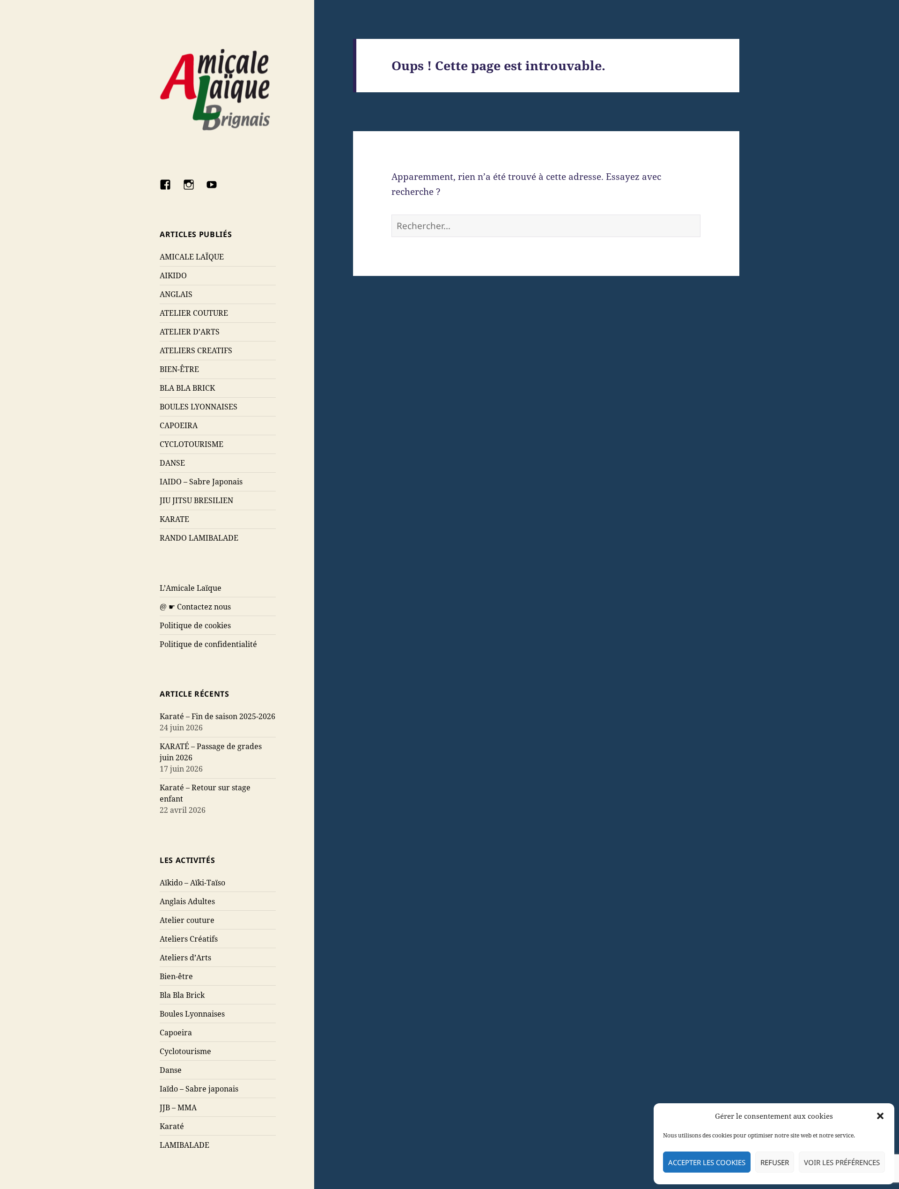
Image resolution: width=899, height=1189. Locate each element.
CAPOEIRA (179, 425)
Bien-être (176, 976)
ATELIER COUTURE (194, 313)
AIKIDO (173, 275)
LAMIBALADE (184, 1145)
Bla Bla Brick (182, 995)
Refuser (774, 1162)
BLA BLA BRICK (187, 388)
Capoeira (176, 1032)
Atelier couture (187, 920)
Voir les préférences (842, 1162)
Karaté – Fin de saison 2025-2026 (217, 716)
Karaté (172, 1126)
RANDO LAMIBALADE (199, 538)
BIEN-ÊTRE (179, 369)
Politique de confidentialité (208, 644)
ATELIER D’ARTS (190, 332)
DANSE (172, 463)
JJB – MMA (178, 1107)
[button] (880, 1116)
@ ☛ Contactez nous (195, 607)
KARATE (174, 519)
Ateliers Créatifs (189, 939)
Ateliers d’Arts (185, 957)
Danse (171, 1070)
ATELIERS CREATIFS (196, 350)
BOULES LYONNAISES (198, 406)
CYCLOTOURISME (191, 444)
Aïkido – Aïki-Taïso (192, 882)
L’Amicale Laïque (190, 588)
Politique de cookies (195, 625)
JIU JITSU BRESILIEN (196, 500)
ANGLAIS (176, 294)
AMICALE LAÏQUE (192, 257)
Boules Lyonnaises (192, 1014)
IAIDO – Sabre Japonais (201, 481)
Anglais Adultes (187, 901)
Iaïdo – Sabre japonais (199, 1089)
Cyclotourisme (185, 1051)
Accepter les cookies (706, 1162)
